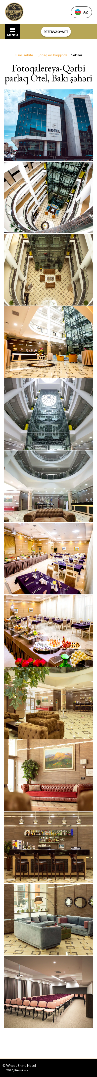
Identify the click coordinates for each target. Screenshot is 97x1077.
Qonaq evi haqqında (52, 55)
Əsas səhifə (24, 55)
